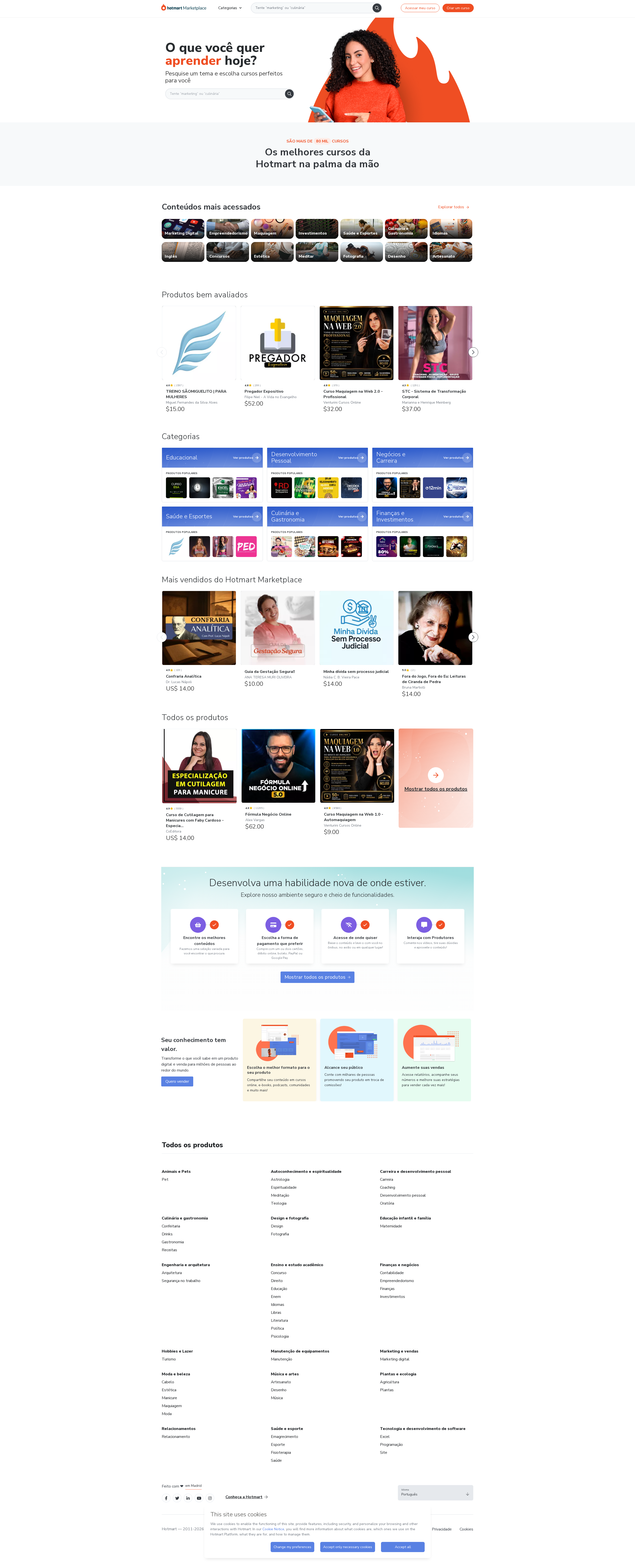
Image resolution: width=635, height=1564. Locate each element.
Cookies (466, 1529)
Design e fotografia (290, 1218)
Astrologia (280, 1179)
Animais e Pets (176, 1171)
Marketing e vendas (399, 1351)
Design (277, 1226)
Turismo (169, 1359)
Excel (385, 1436)
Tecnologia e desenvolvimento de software (423, 1428)
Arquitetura (172, 1273)
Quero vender (177, 1081)
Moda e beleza (176, 1374)
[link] (183, 229)
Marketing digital (395, 1359)
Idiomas (277, 1304)
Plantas (387, 1390)
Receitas (169, 1250)
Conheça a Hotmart (243, 1497)
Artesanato (281, 1382)
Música (277, 1398)
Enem (276, 1296)
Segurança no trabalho (181, 1281)
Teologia (278, 1203)
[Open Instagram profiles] (210, 1498)
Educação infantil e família (405, 1218)
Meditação (280, 1195)
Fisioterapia (281, 1452)
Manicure (169, 1398)
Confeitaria (171, 1226)
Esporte (278, 1444)
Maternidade (391, 1226)
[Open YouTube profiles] (199, 1498)
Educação (279, 1288)
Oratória (387, 1203)
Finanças (387, 1288)
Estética (169, 1390)
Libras (276, 1312)
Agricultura (389, 1382)
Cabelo (168, 1382)
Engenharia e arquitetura (186, 1265)
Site (383, 1452)
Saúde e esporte (287, 1428)
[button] (435, 1492)
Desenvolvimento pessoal (403, 1195)
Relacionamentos (179, 1428)
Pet (165, 1179)
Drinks (167, 1234)
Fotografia (280, 1234)
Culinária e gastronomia (185, 1218)
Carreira (386, 1179)
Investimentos (392, 1296)
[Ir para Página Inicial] (183, 8)
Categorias (227, 8)
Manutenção (281, 1359)
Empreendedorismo (397, 1281)
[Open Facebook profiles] (166, 1498)
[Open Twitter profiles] (177, 1498)
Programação (391, 1444)
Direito (277, 1281)
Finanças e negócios (399, 1265)
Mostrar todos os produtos (315, 977)
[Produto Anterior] (162, 347)
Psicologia (280, 1336)
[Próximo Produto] (473, 347)
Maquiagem (172, 1406)
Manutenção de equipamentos (300, 1351)
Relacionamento (176, 1436)
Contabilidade (392, 1273)
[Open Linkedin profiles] (188, 1498)
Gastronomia (173, 1242)
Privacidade (442, 1529)
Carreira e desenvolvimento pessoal (415, 1171)
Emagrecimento (284, 1436)
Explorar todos (451, 207)
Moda (167, 1414)
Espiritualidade (284, 1187)
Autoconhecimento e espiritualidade (306, 1171)
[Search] (377, 7)
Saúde (276, 1460)
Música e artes (285, 1374)
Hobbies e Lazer (177, 1351)
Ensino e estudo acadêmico (297, 1265)
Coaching (387, 1187)
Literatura (279, 1320)
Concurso (278, 1273)
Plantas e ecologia (398, 1374)
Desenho (278, 1390)
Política (277, 1328)
